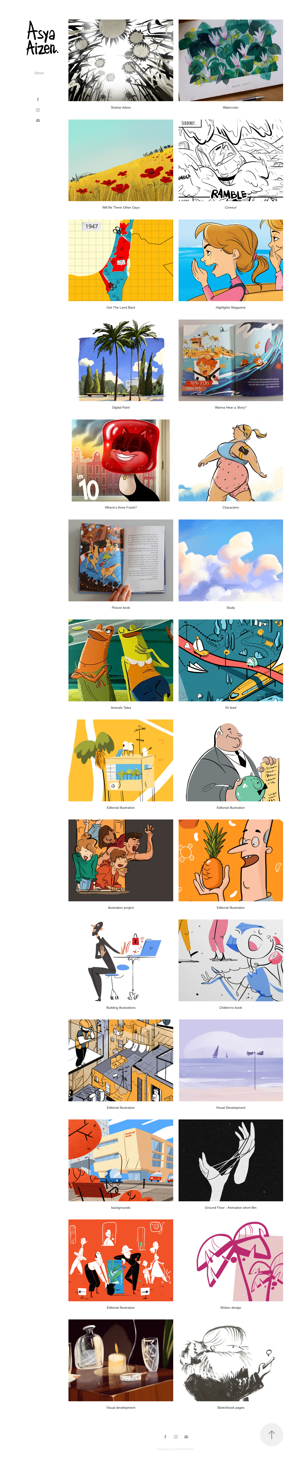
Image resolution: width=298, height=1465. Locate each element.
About (39, 73)
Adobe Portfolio (183, 1449)
